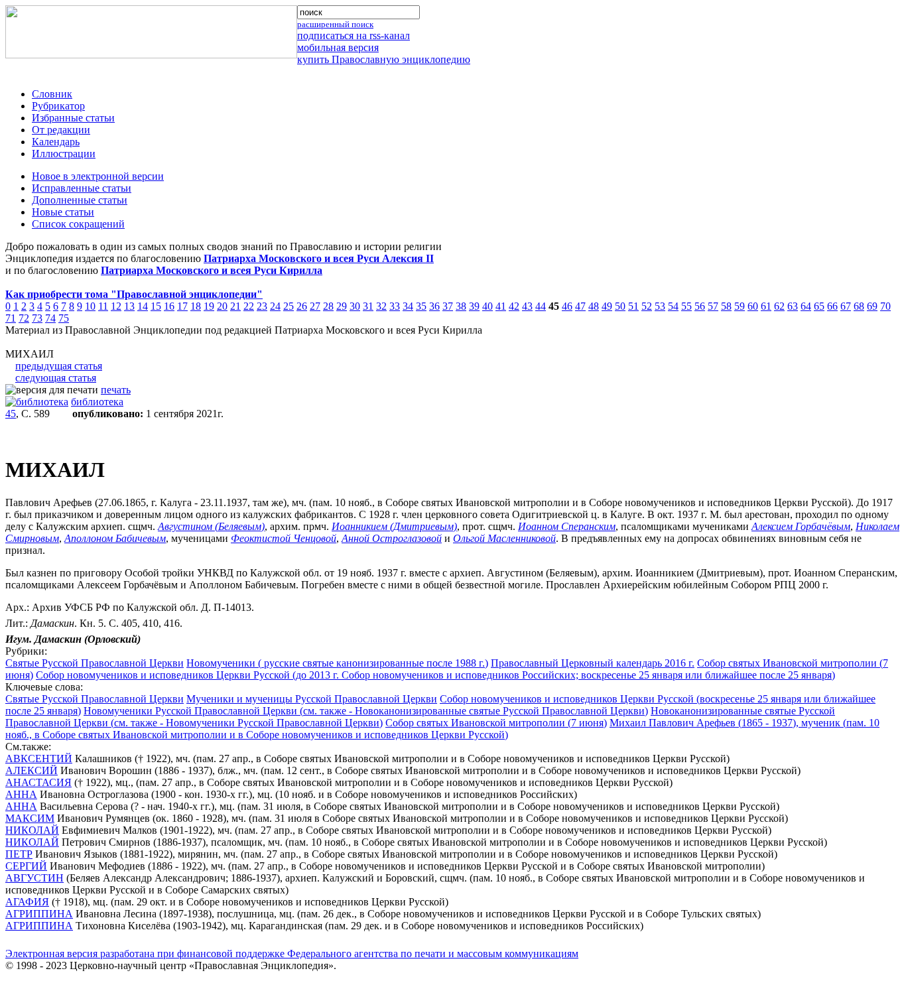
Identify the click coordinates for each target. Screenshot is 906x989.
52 (646, 306)
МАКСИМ (29, 818)
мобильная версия (338, 47)
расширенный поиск (335, 24)
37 (447, 306)
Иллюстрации (64, 153)
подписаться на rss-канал (353, 35)
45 (10, 413)
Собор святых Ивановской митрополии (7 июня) (496, 722)
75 (63, 318)
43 (527, 306)
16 (169, 306)
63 (792, 306)
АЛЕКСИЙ (31, 770)
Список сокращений (78, 224)
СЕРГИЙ (26, 866)
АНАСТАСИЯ (38, 782)
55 (686, 306)
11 (103, 306)
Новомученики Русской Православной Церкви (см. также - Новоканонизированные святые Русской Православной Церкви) (366, 710)
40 (487, 306)
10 (90, 306)
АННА (21, 794)
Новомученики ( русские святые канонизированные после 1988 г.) (337, 663)
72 (24, 318)
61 (766, 306)
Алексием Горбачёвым (800, 526)
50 (620, 306)
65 (819, 306)
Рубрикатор (58, 105)
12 (116, 306)
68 (859, 306)
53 (660, 306)
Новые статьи (63, 212)
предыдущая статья (58, 365)
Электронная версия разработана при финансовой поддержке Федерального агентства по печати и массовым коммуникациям (291, 953)
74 (50, 318)
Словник (52, 93)
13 (129, 306)
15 (156, 306)
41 (500, 306)
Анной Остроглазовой (392, 538)
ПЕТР (18, 854)
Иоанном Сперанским (566, 526)
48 (593, 306)
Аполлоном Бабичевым (115, 538)
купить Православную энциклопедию (383, 59)
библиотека (97, 401)
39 (474, 306)
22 (248, 306)
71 (10, 318)
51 (633, 306)
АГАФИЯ (27, 901)
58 (726, 306)
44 (540, 306)
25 (288, 306)
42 (514, 306)
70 (885, 306)
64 (806, 306)
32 (381, 306)
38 (461, 306)
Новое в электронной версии (98, 176)
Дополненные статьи (79, 200)
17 (182, 306)
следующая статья (55, 377)
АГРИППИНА (39, 913)
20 (222, 306)
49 (607, 306)
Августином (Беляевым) (211, 526)
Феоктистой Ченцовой (283, 538)
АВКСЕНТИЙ (38, 758)
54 (673, 306)
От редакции (61, 129)
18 (195, 306)
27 (315, 306)
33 (394, 306)
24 (275, 306)
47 (580, 306)
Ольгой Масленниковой (504, 538)
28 (328, 306)
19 (209, 306)
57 (713, 306)
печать (116, 389)
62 (779, 306)
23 (262, 306)
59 (739, 306)
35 (421, 306)
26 (301, 306)
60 (752, 306)
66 (832, 306)
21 (235, 306)
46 (567, 306)
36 (434, 306)
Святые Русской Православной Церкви (94, 663)
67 (845, 306)
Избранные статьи (73, 117)
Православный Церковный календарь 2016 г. (592, 663)
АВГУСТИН (34, 878)
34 (408, 306)
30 (355, 306)
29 (341, 306)
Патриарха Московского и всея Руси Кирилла (211, 270)
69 (872, 306)
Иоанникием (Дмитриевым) (394, 526)
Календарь (56, 141)
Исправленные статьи (81, 188)
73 (37, 318)
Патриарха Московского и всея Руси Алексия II (319, 258)
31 (368, 306)
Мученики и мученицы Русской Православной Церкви (311, 698)
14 (142, 306)
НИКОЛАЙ (32, 830)
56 (699, 306)
